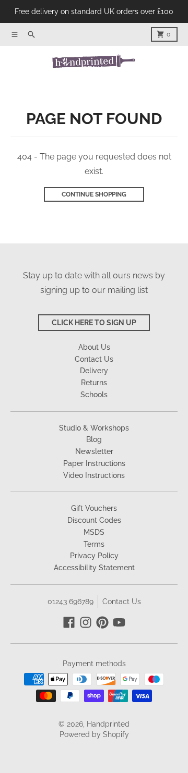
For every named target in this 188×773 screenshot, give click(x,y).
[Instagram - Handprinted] (85, 622)
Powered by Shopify (94, 734)
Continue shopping (94, 194)
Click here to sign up (94, 322)
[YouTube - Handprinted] (119, 622)
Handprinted (108, 724)
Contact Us (121, 601)
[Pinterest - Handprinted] (102, 622)
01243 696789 (70, 601)
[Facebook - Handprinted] (69, 622)
